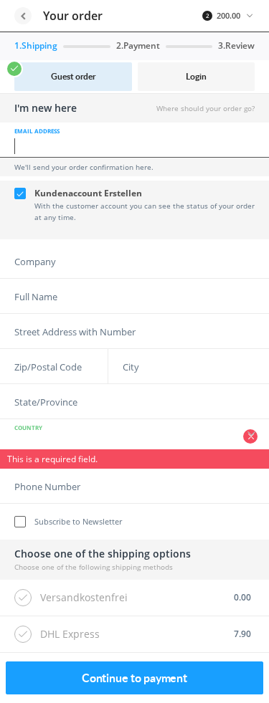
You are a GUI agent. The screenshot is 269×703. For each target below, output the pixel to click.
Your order (73, 16)
